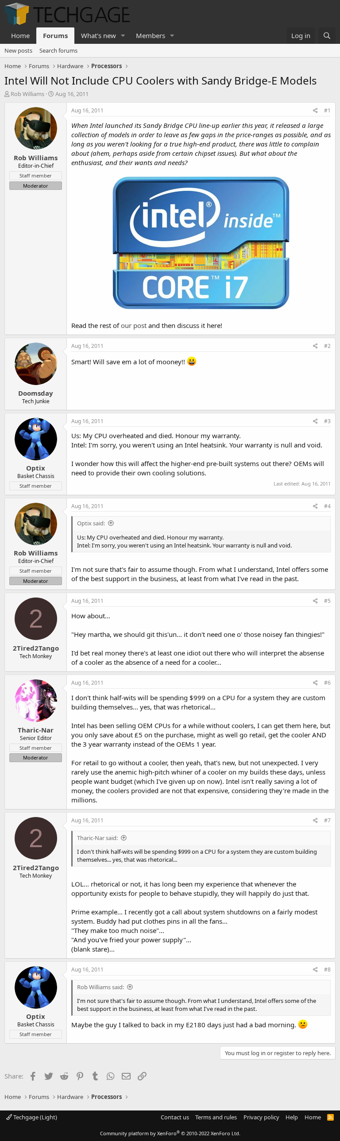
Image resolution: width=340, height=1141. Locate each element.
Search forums (58, 50)
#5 (327, 601)
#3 (327, 421)
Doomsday (35, 393)
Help (292, 1117)
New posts (18, 50)
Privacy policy (261, 1117)
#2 (327, 346)
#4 (327, 506)
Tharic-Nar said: (97, 838)
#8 (327, 969)
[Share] (315, 111)
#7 (327, 820)
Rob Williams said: (100, 987)
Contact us (175, 1117)
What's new (98, 35)
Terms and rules (216, 1117)
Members (150, 35)
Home (20, 35)
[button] (123, 35)
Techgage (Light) (34, 1117)
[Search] (327, 35)
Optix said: (91, 523)
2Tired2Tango (36, 648)
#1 (327, 110)
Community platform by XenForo (170, 1133)
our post (134, 325)
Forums (55, 35)
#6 (327, 682)
